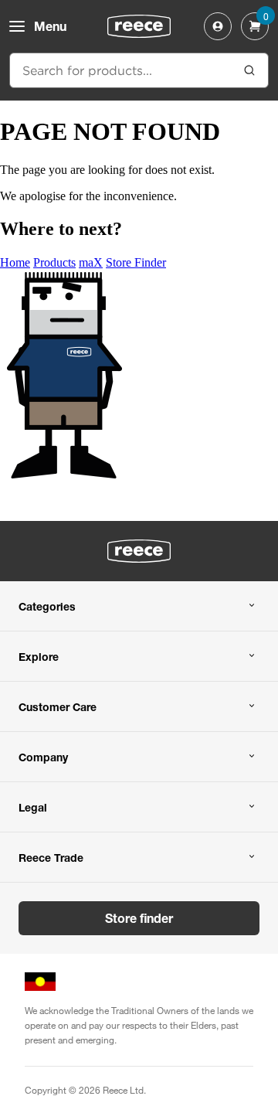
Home (15, 262)
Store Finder (136, 262)
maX (91, 262)
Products (54, 262)
